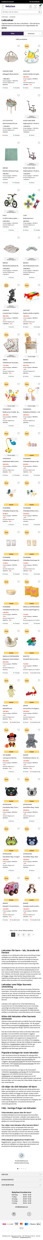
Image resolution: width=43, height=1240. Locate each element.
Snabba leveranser (8, 2)
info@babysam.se (21, 1207)
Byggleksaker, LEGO (17, 1044)
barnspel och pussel (16, 1062)
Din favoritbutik (34, 2)
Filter (13, 33)
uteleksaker (6, 1076)
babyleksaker (24, 1025)
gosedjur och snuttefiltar (24, 1059)
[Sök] (39, 12)
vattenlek (17, 1076)
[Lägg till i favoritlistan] (18, 46)
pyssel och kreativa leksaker (24, 1064)
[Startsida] (10, 6)
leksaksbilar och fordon (17, 1072)
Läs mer (4, 28)
